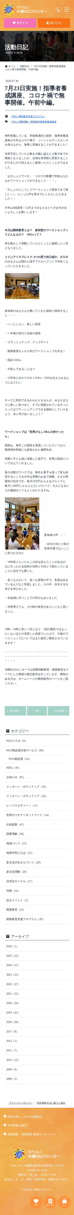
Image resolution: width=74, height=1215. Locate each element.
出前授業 (16, 824)
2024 (13, 965)
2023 (13, 974)
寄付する (22, 23)
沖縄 (13, 890)
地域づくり (17, 843)
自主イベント (18, 900)
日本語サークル (20, 881)
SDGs (15, 116)
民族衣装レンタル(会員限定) (25, 1116)
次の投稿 (60, 710)
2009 (12, 1069)
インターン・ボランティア (27, 786)
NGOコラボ (16, 740)
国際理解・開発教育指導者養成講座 (37, 121)
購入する (56, 23)
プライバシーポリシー (21, 1103)
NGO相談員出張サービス (25, 750)
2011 (12, 1050)
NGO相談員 (20, 758)
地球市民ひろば (20, 852)
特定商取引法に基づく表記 (51, 1103)
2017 (12, 1031)
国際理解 (16, 833)
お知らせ (16, 777)
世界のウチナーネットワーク (28, 815)
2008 (12, 1078)
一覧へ (37, 710)
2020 (13, 1003)
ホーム (11, 66)
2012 (12, 1040)
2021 (13, 993)
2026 (12, 946)
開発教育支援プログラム (32, 116)
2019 (13, 1012)
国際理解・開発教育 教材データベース (31, 1134)
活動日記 (24, 66)
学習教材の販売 (17, 1125)
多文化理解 (17, 871)
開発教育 (16, 909)
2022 (13, 984)
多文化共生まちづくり (24, 862)
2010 (13, 1060)
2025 (13, 955)
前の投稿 (14, 710)
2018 (13, 1022)
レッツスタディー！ (22, 805)
